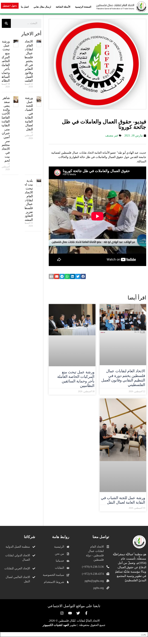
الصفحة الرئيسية (83, 6)
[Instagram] (62, 613)
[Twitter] (78, 613)
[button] (83, 276)
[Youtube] (70, 613)
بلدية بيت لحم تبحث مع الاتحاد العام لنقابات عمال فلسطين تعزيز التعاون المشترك (27, 200)
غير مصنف (111, 135)
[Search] (6, 23)
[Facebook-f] (86, 613)
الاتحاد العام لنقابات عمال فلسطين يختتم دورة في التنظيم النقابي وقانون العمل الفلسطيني (123, 378)
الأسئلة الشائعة (63, 6)
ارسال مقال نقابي (42, 6)
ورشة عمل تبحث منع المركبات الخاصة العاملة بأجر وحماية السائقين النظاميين (75, 379)
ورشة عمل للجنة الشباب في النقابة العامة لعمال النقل (123, 500)
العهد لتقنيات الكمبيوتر (56, 625)
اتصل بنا (25, 6)
